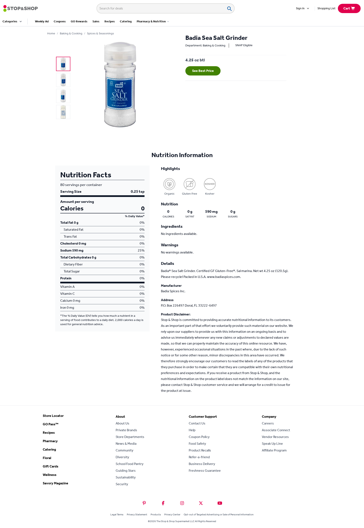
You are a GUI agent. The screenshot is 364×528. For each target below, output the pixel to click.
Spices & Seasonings (100, 33)
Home (51, 33)
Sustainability (126, 477)
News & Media (126, 444)
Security (122, 484)
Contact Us (197, 423)
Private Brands (126, 430)
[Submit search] (229, 8)
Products (156, 514)
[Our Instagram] (182, 503)
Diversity (122, 457)
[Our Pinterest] (144, 503)
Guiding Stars (126, 471)
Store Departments (130, 437)
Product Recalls (200, 450)
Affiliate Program (274, 450)
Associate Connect (276, 430)
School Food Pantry (129, 464)
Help (192, 430)
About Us (122, 423)
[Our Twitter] (201, 503)
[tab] (63, 64)
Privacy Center (172, 514)
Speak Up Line (272, 444)
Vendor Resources (275, 437)
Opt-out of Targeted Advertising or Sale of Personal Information (219, 514)
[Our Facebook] (163, 503)
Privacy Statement (137, 514)
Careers (268, 423)
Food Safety (197, 444)
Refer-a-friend (199, 457)
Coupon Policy (199, 437)
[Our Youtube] (219, 503)
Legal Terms (116, 514)
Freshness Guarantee (205, 471)
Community (124, 450)
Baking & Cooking (71, 33)
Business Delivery (202, 464)
